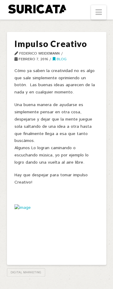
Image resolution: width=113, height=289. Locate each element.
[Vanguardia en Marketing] (37, 8)
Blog (61, 59)
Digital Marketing (26, 272)
